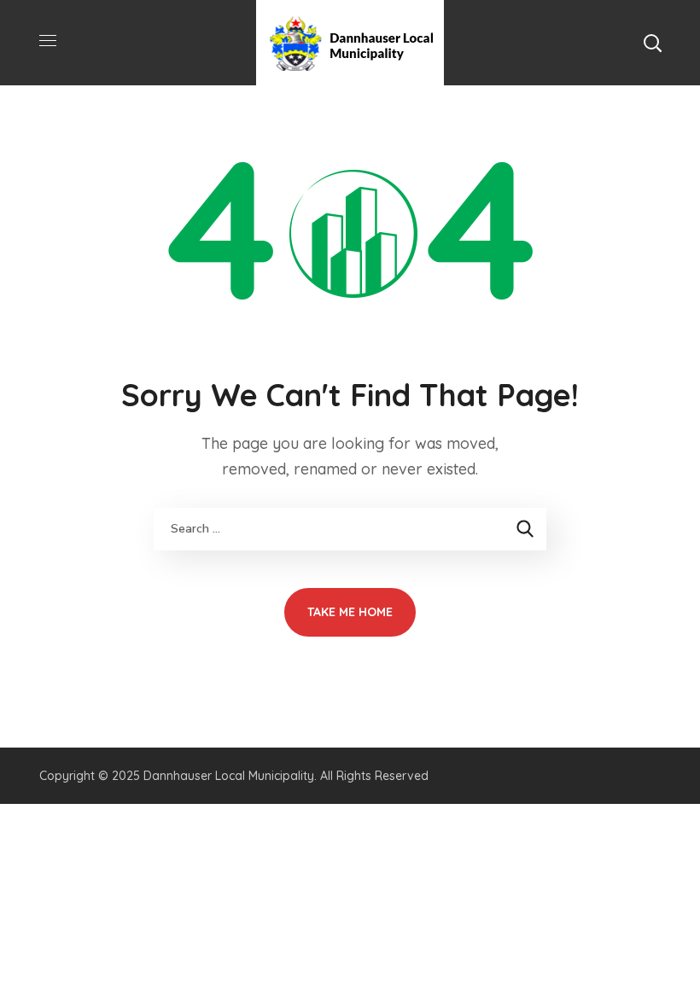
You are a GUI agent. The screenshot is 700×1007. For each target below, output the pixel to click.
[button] (652, 42)
